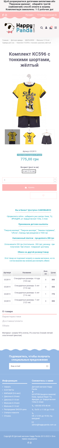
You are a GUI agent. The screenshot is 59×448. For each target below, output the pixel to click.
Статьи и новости (11, 413)
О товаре (7, 311)
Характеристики (11, 316)
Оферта (7, 387)
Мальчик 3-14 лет (11, 406)
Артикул (26, 151)
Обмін (5, 325)
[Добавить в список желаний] (43, 195)
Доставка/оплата (12, 321)
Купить (31, 187)
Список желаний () (48, 15)
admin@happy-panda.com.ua (44, 425)
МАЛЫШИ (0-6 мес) (12, 393)
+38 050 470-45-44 (42, 406)
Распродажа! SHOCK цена (15, 409)
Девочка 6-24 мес (12, 396)
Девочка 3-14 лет (11, 400)
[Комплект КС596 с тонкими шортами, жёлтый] (12, 136)
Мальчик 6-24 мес (12, 403)
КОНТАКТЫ (9, 390)
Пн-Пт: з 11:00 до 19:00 (44, 410)
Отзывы (7, 416)
